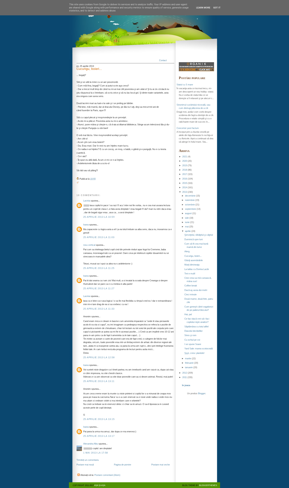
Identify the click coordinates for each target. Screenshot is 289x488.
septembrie (190, 209)
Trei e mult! (189, 273)
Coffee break (190, 285)
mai (187, 226)
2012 (184, 373)
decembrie (190, 196)
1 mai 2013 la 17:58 (95, 453)
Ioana (86, 224)
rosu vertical (89, 245)
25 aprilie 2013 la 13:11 (98, 381)
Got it (217, 7)
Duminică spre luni (193, 239)
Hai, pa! (188, 314)
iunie (187, 222)
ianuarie (189, 367)
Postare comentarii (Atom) (107, 475)
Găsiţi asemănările (193, 260)
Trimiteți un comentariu (87, 460)
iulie (187, 218)
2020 (184, 161)
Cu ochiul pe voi (192, 340)
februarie (189, 363)
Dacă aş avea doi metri (195, 290)
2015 (184, 183)
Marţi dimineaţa (191, 264)
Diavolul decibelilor (193, 331)
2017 (184, 174)
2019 (184, 165)
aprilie (188, 231)
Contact (163, 60)
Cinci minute (190, 294)
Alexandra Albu (90, 444)
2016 (184, 179)
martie (188, 358)
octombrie (190, 204)
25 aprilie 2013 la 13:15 (99, 419)
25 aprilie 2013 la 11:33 (98, 309)
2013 (184, 192)
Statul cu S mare (185, 84)
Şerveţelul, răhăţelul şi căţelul (198, 235)
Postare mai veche (160, 464)
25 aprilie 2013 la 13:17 (99, 436)
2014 (184, 187)
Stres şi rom (190, 335)
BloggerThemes (208, 485)
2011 (184, 377)
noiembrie (190, 200)
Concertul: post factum (188, 128)
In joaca (186, 385)
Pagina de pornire (122, 464)
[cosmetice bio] (196, 70)
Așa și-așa (99, 485)
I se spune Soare (192, 344)
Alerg (187, 251)
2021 (184, 156)
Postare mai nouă (85, 464)
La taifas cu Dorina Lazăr (196, 269)
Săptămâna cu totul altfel (196, 326)
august (188, 213)
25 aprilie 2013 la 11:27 (98, 288)
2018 (184, 170)
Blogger (201, 393)
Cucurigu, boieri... (89, 68)
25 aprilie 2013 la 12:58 (99, 357)
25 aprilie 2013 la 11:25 (98, 268)
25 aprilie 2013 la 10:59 (99, 217)
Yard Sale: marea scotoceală (198, 348)
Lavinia (86, 201)
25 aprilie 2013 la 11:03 (98, 237)
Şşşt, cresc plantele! (194, 353)
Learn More (203, 7)
